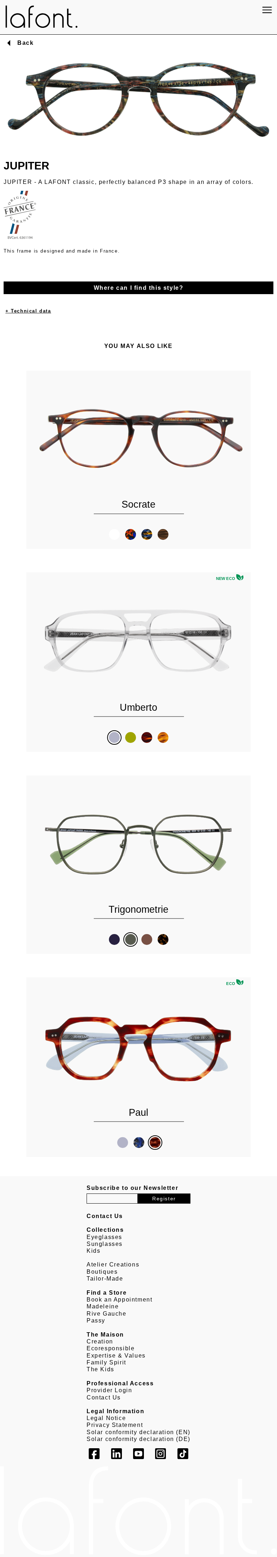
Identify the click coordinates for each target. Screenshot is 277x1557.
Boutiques (102, 1272)
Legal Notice (106, 1418)
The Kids (100, 1369)
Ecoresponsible (111, 1348)
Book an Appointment (119, 1299)
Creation (100, 1341)
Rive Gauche (107, 1314)
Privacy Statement (115, 1425)
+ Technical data (28, 311)
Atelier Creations (113, 1264)
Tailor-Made (105, 1279)
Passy (96, 1320)
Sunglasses (105, 1244)
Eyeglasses (104, 1237)
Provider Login (109, 1390)
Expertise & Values (116, 1355)
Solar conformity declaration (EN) (138, 1432)
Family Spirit (106, 1362)
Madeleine (103, 1306)
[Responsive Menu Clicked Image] (267, 10)
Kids (93, 1251)
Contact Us (104, 1397)
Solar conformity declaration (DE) (138, 1439)
